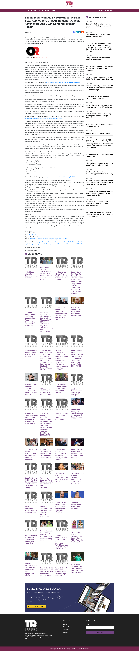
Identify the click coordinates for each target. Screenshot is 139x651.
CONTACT (53, 10)
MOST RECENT (36, 10)
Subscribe (100, 632)
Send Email (32, 235)
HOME (27, 10)
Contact (65, 632)
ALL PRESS (45, 10)
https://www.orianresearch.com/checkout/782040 (59, 177)
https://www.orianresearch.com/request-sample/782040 (63, 82)
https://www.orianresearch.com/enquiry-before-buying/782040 (44, 118)
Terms (65, 624)
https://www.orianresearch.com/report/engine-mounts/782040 (49, 239)
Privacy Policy (67, 627)
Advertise (66, 629)
